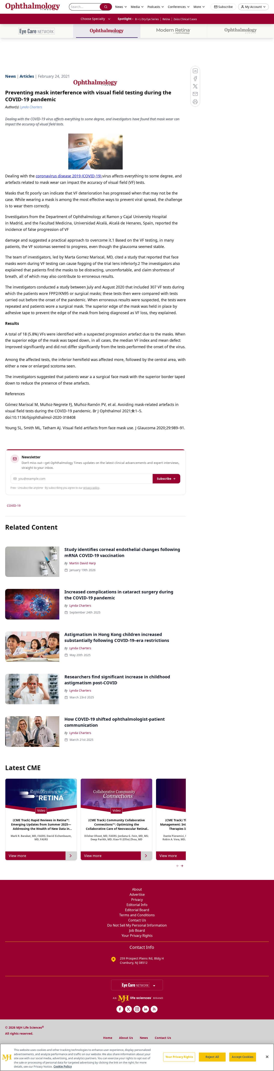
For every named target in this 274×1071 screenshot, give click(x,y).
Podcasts (153, 7)
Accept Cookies (242, 1057)
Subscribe (164, 479)
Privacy (137, 899)
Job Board (137, 930)
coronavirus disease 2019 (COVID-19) (69, 175)
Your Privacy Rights (137, 935)
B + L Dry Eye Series (147, 19)
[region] (137, 1057)
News (144, 1038)
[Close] (267, 1057)
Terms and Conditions (137, 915)
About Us (126, 1038)
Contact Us (137, 920)
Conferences (177, 7)
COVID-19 (14, 506)
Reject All (212, 1057)
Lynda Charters (80, 605)
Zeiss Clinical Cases (185, 19)
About (137, 889)
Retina (166, 19)
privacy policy (91, 488)
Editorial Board (137, 910)
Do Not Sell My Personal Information (137, 925)
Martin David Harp (82, 563)
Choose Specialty (93, 19)
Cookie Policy (63, 1066)
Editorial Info (137, 904)
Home (107, 1038)
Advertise (137, 894)
